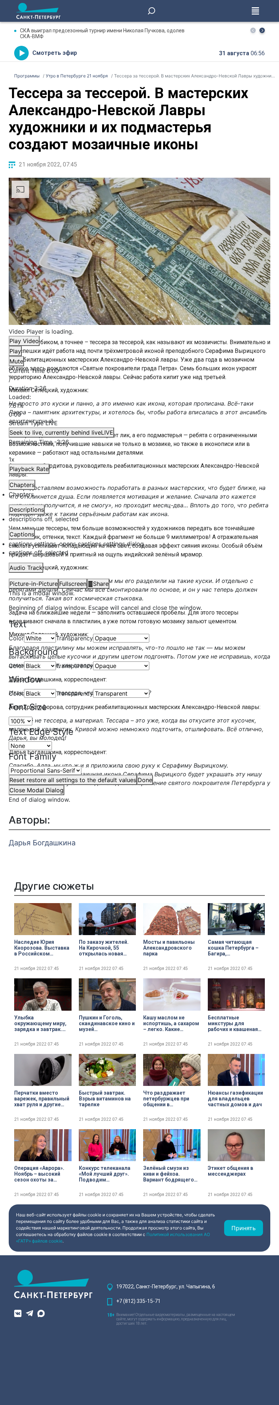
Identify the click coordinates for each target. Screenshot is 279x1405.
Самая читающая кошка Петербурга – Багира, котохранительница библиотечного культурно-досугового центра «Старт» (233, 948)
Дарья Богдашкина (42, 842)
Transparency (74, 638)
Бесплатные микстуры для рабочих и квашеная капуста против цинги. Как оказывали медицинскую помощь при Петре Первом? (236, 1023)
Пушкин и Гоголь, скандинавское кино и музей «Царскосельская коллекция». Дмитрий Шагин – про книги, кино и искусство (107, 1023)
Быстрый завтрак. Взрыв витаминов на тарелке (105, 1098)
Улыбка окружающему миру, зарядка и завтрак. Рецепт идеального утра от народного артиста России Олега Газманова (42, 1023)
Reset (72, 780)
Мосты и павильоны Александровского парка (169, 948)
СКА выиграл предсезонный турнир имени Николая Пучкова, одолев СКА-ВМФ (102, 33)
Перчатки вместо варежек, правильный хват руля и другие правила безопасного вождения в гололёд (41, 1098)
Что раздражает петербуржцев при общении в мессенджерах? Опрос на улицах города (166, 1098)
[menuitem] (139, 543)
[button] (262, 30)
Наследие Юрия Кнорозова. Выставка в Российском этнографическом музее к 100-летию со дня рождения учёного (41, 948)
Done (145, 780)
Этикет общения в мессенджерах (230, 1171)
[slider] (139, 405)
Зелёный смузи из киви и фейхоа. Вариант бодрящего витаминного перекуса (168, 1174)
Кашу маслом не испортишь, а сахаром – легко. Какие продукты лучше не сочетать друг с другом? (171, 1023)
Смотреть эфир (54, 52)
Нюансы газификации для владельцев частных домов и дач (235, 1098)
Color (16, 638)
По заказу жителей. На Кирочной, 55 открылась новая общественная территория (104, 948)
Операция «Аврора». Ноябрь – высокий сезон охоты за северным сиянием (39, 1174)
